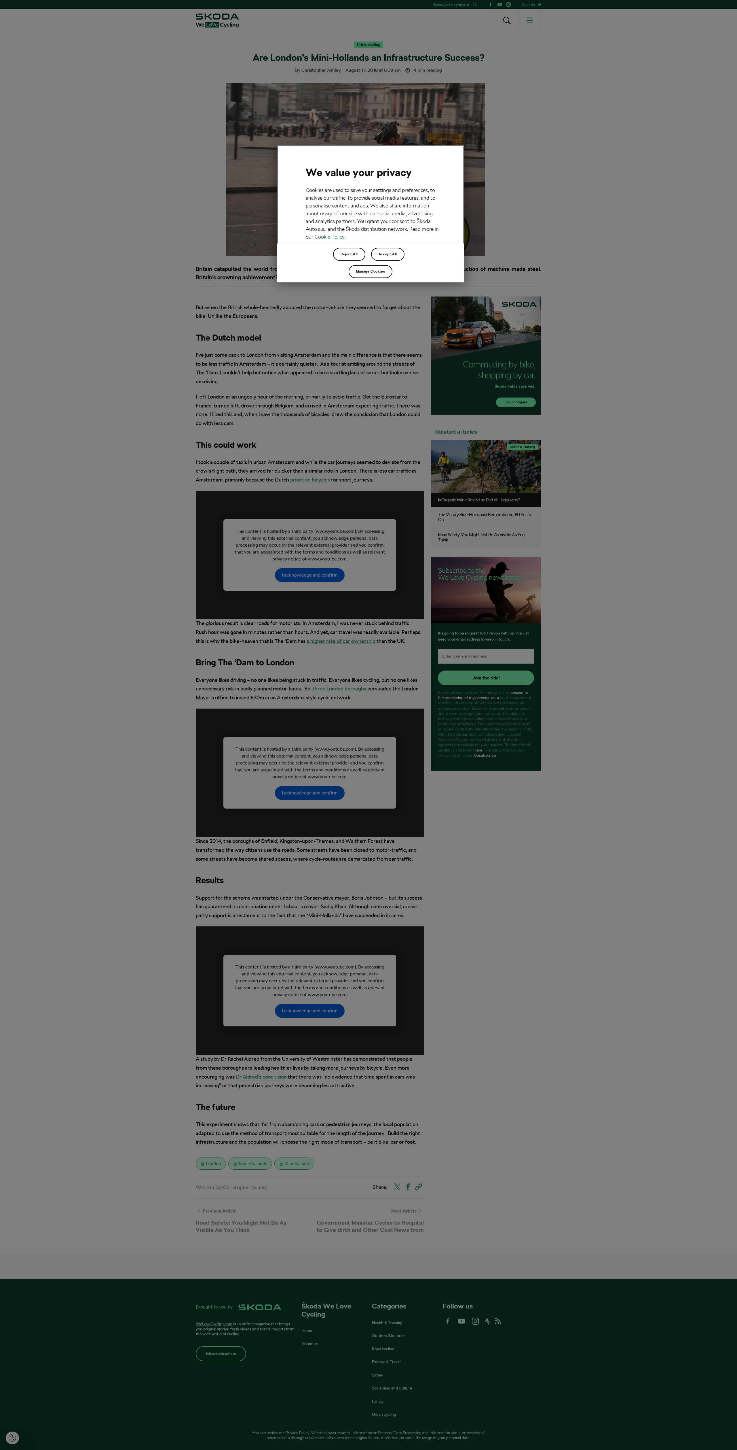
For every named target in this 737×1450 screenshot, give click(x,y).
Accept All (388, 254)
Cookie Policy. (330, 237)
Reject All (349, 254)
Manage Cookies (370, 271)
